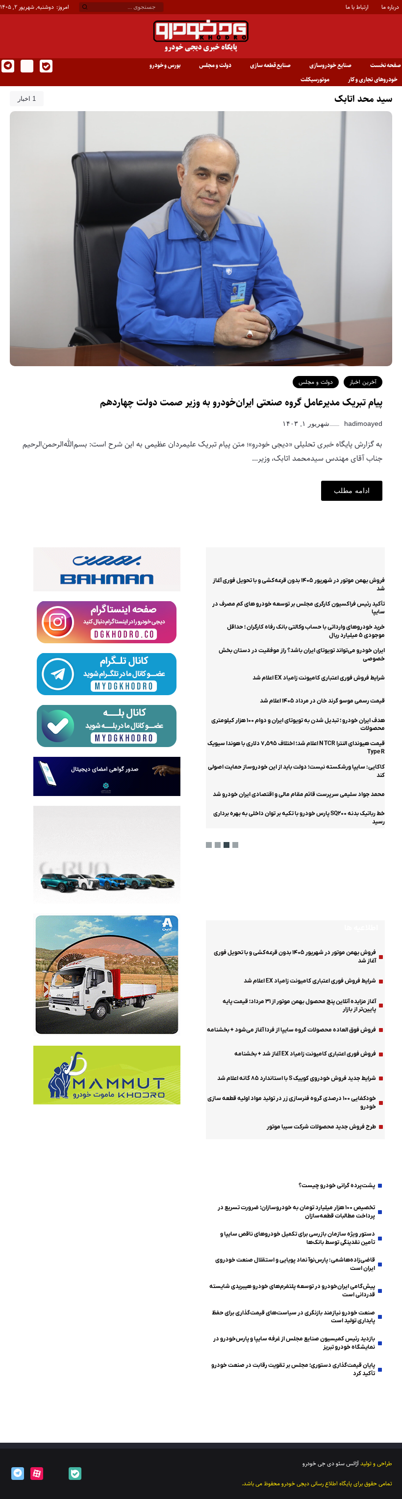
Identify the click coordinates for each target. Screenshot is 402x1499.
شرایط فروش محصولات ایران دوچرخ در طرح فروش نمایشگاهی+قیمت (107, 1240)
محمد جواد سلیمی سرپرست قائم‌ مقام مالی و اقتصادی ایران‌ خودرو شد (299, 794)
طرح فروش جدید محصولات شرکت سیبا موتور (321, 1127)
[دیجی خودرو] (201, 36)
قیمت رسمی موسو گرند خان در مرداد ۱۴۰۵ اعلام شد (322, 701)
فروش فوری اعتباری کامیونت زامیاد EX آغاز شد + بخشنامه (305, 1054)
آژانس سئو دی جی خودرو (330, 1463)
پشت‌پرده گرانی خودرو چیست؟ (337, 1186)
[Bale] (45, 66)
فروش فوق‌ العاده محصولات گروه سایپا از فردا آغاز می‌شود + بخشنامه (291, 1030)
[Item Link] (360, 886)
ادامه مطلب (352, 490)
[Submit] (85, 7)
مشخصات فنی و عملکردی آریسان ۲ (291, 886)
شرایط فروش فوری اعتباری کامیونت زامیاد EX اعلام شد (318, 678)
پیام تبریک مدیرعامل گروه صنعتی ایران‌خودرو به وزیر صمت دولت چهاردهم (241, 402)
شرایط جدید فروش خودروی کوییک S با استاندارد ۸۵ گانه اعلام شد (296, 1078)
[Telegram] (7, 66)
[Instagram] (26, 66)
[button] (235, 845)
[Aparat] (36, 1473)
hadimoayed (362, 423)
